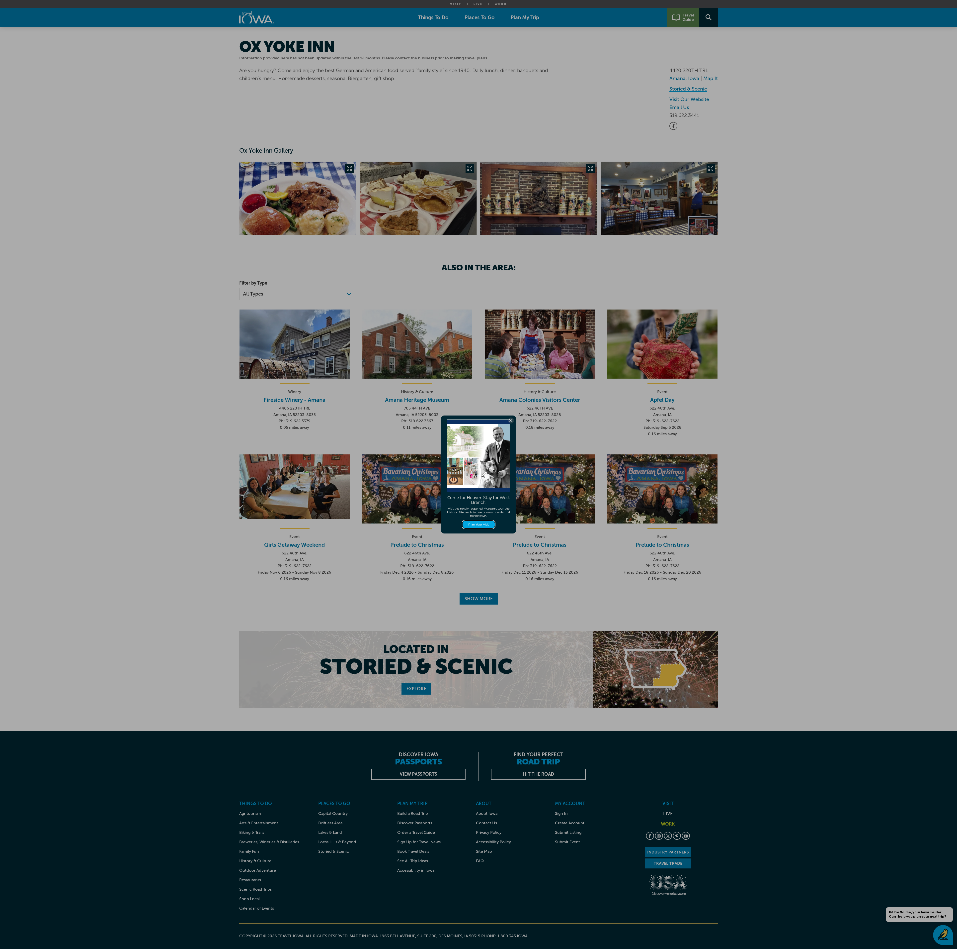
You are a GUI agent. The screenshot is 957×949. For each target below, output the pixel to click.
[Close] (511, 420)
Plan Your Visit (478, 524)
